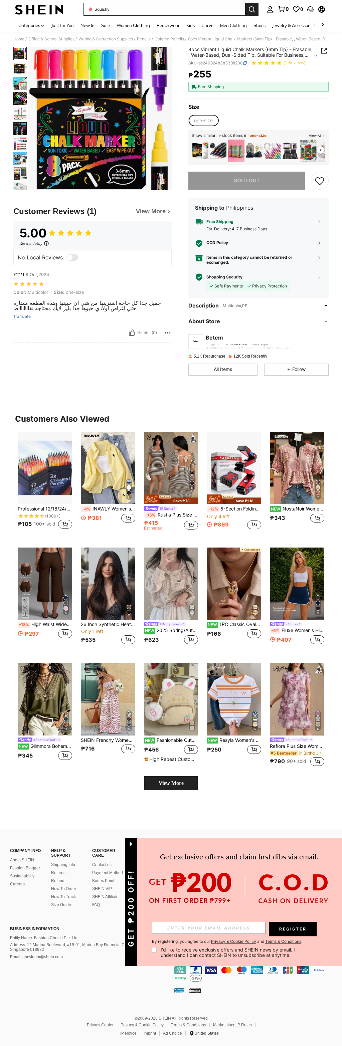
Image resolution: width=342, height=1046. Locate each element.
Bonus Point (103, 880)
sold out (247, 180)
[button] (310, 9)
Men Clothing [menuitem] (233, 25)
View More (171, 783)
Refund (57, 880)
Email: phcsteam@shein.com (36, 957)
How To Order (63, 888)
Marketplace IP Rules (232, 1025)
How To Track (63, 896)
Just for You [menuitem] (62, 25)
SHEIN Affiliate (105, 896)
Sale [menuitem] (105, 25)
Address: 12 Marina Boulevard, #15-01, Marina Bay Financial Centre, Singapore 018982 (72, 947)
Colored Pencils (169, 39)
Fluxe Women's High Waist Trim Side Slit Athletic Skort (297, 630)
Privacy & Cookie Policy (142, 1025)
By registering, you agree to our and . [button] (227, 941)
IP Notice (128, 1033)
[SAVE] (320, 181)
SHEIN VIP (102, 888)
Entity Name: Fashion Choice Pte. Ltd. (44, 937)
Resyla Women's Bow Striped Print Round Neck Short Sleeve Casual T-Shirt (234, 740)
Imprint (150, 1033)
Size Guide (61, 904)
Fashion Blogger (25, 868)
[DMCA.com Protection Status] (195, 990)
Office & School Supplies (51, 39)
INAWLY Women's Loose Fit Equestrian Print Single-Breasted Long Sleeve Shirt (108, 508)
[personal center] (270, 9)
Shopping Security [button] (224, 277)
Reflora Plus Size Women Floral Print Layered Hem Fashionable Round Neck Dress (297, 746)
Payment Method (107, 872)
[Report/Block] (168, 333)
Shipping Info (63, 864)
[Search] (252, 9)
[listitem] (200, 151)
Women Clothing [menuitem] (133, 25)
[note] (171, 499)
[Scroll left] (314, 25)
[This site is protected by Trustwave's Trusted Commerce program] (179, 990)
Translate (22, 316)
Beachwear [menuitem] (168, 25)
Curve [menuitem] (207, 25)
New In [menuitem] (87, 25)
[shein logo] (39, 9)
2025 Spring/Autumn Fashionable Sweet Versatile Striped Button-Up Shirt (171, 630)
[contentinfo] (256, 974)
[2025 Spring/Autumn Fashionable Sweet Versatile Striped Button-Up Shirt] (171, 584)
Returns (58, 872)
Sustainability (22, 876)
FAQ (96, 904)
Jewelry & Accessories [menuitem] (293, 25)
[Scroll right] (322, 25)
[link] (283, 9)
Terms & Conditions (188, 1025)
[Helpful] (132, 333)
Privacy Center (100, 1025)
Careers (17, 884)
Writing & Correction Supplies (105, 39)
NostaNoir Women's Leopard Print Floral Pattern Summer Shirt (297, 508)
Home (18, 39)
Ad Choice (172, 1033)
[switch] (72, 257)
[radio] (203, 120)
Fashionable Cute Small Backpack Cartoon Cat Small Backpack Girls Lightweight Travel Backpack (171, 740)
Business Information (34, 928)
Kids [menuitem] (190, 25)
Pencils (144, 39)
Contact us (102, 864)
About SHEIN (22, 860)
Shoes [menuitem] (259, 25)
